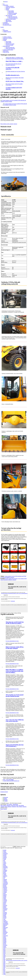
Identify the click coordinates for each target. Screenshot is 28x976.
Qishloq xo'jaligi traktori (11, 19)
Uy (3, 3)
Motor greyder (9, 21)
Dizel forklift (11, 10)
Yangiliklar (5, 22)
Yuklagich (14, 806)
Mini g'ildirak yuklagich (5, 805)
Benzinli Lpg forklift (12, 13)
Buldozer (8, 8)
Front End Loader (14, 805)
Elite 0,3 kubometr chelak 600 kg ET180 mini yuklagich (14, 647)
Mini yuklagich (8, 806)
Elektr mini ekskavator (13, 17)
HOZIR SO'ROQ (4, 791)
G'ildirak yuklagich (10, 6)
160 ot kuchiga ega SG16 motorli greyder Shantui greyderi (14, 695)
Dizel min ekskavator (12, 16)
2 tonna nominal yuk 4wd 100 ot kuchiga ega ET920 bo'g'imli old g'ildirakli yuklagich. (13, 577)
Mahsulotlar (5, 5)
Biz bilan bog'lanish (7, 24)
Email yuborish (4, 809)
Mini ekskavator (9, 15)
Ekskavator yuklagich (10, 7)
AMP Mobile (15, 804)
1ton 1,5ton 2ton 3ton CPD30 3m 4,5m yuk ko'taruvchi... (15, 720)
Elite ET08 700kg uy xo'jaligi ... (14, 61)
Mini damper (8, 20)
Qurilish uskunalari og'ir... (13, 75)
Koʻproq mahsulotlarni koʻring (12, 641)
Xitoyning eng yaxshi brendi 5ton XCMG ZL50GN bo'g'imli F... (15, 622)
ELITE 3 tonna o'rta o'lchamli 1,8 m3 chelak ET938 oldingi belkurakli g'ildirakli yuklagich (14, 579)
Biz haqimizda (6, 23)
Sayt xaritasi (9, 804)
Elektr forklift (11, 12)
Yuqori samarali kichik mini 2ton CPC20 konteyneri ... (15, 745)
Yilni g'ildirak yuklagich (21, 806)
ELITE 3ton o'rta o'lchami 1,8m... (15, 81)
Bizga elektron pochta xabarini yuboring (9, 123)
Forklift (7, 9)
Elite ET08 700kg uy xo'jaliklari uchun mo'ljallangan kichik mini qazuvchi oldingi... (14, 671)
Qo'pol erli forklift (12, 14)
